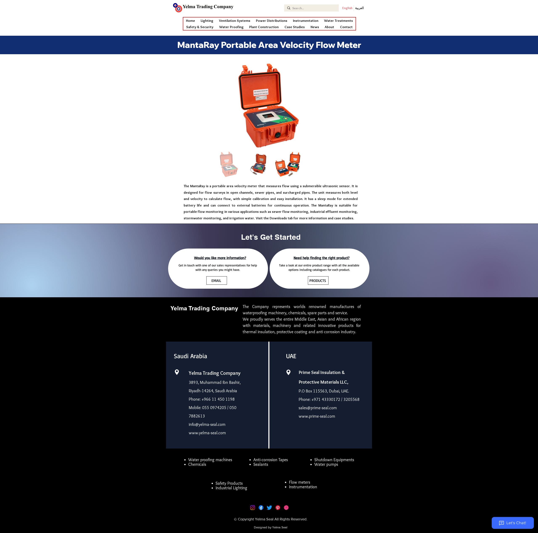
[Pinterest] (278, 507)
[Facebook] (261, 507)
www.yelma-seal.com (207, 432)
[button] (231, 27)
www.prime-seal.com (317, 416)
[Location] (176, 372)
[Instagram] (252, 507)
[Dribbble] (286, 507)
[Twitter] (269, 507)
